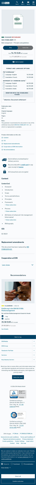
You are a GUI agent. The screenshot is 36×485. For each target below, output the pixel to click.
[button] (22, 3)
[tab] (18, 265)
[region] (18, 460)
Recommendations (9, 149)
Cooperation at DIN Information (13, 146)
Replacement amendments (11, 143)
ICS (4, 140)
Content (5, 137)
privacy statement (23, 457)
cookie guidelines (6, 459)
